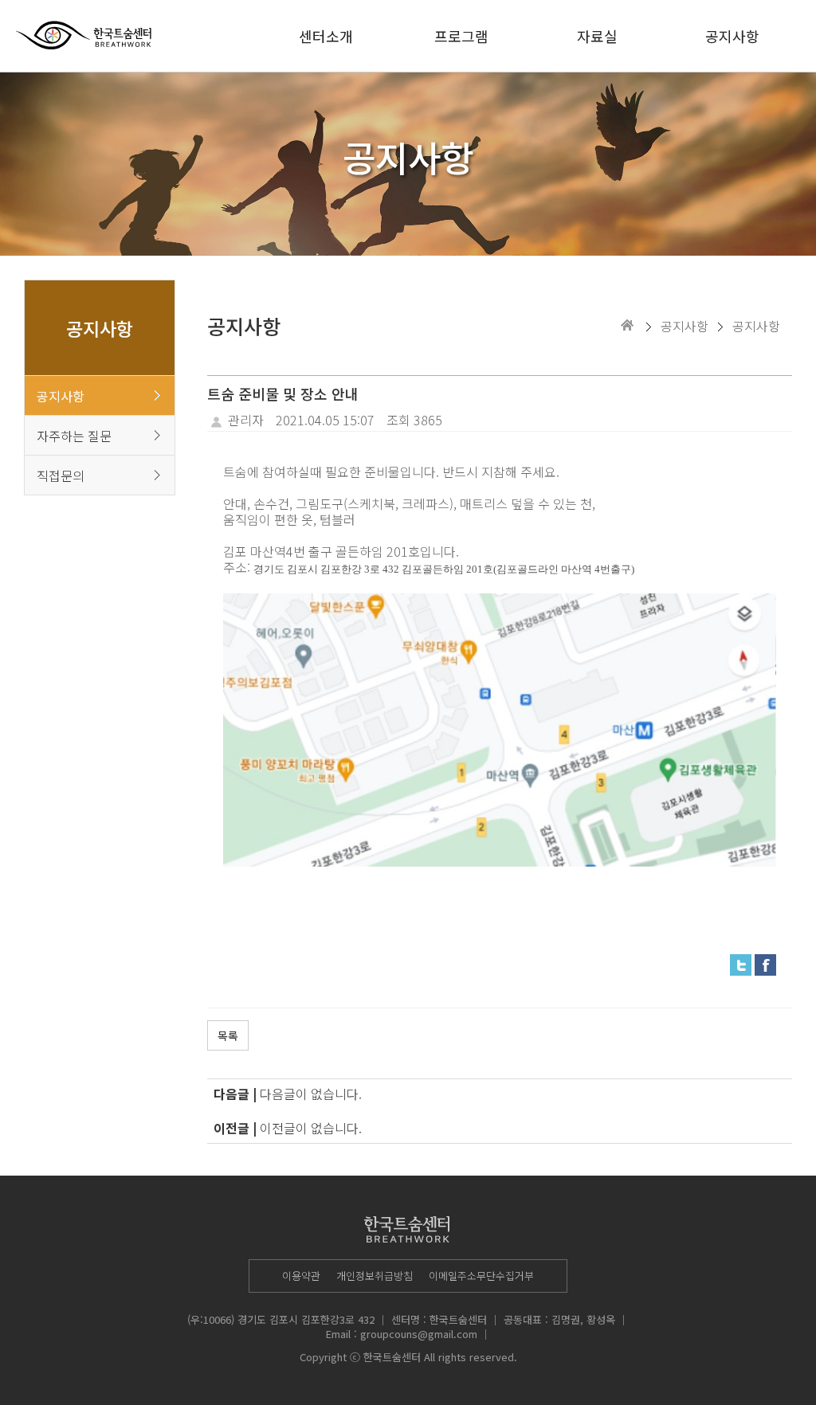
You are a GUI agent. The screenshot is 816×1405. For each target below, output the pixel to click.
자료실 (597, 35)
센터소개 (326, 35)
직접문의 (60, 475)
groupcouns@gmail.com (418, 1333)
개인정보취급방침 (374, 1275)
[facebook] (765, 963)
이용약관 (301, 1275)
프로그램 (461, 35)
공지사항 (732, 35)
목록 (228, 1035)
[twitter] (740, 963)
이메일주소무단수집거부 (481, 1275)
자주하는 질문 (74, 435)
